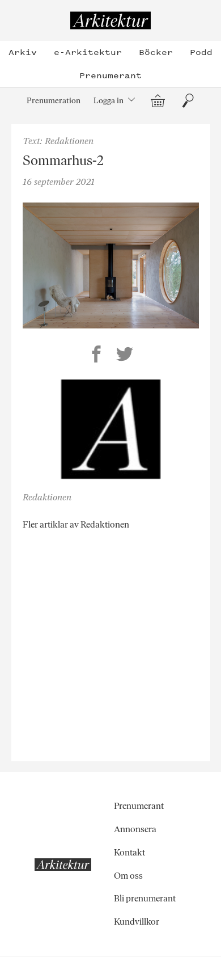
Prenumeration (53, 100)
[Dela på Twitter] (124, 356)
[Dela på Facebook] (96, 356)
